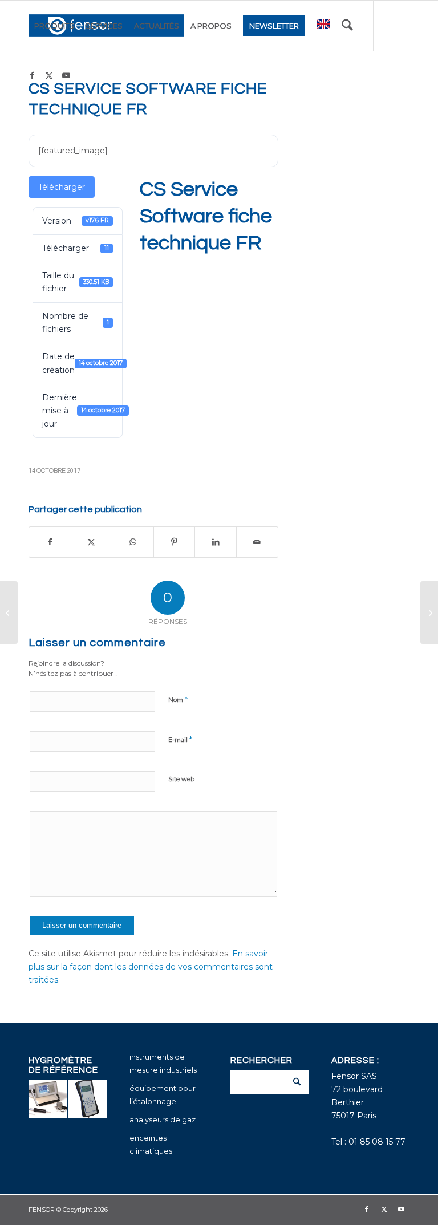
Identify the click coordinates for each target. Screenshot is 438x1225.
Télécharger (61, 187)
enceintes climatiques (150, 1144)
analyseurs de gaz (162, 1119)
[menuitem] (54, 26)
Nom (178, 699)
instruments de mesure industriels (163, 1063)
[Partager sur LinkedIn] (215, 542)
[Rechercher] (347, 26)
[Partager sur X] (91, 542)
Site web (181, 779)
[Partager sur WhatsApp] (132, 542)
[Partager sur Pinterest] (174, 542)
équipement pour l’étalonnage (162, 1095)
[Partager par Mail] (257, 542)
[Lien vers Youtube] (66, 75)
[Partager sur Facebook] (50, 542)
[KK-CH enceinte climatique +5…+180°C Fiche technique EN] (9, 612)
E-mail (180, 739)
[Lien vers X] (49, 75)
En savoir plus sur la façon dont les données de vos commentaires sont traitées (151, 966)
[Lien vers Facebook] (31, 75)
